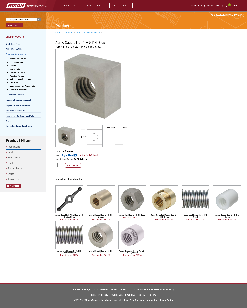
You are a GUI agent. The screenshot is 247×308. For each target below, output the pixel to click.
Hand (10, 152)
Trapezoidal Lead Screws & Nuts (18, 106)
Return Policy (166, 300)
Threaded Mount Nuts (18, 73)
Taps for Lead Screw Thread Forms (19, 126)
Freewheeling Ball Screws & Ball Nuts (20, 116)
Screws (12, 66)
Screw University (93, 5)
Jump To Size (13, 25)
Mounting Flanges (16, 76)
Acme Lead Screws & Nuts (16, 54)
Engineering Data (16, 62)
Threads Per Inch (16, 168)
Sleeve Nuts (14, 69)
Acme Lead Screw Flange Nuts (22, 86)
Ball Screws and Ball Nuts (15, 111)
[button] (39, 19)
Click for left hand (89, 155)
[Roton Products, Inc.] (26, 5)
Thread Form (14, 179)
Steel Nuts (13, 83)
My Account (213, 5)
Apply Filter (13, 186)
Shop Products (66, 5)
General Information (17, 59)
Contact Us (196, 5)
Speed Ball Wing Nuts (18, 90)
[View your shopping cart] (228, 5)
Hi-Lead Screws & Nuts (15, 95)
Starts (11, 174)
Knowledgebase (121, 5)
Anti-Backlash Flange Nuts (20, 79)
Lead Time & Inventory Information (140, 300)
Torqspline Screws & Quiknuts (18, 100)
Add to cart (73, 165)
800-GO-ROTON (227, 15)
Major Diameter (15, 157)
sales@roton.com (147, 295)
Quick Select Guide (13, 44)
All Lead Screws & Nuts (14, 49)
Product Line (14, 146)
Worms (8, 121)
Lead (10, 163)
